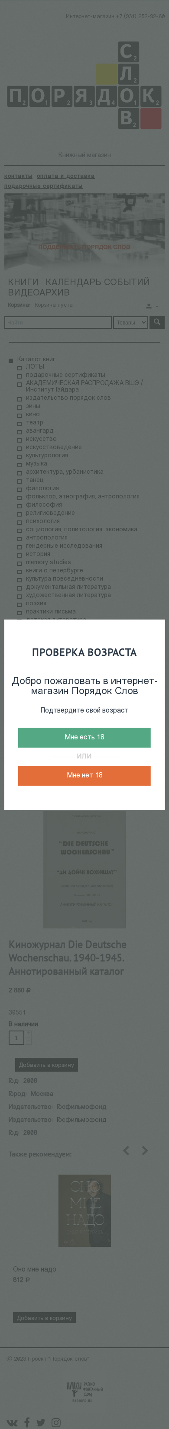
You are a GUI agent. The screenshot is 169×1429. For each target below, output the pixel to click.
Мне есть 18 (84, 737)
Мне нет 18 (85, 775)
